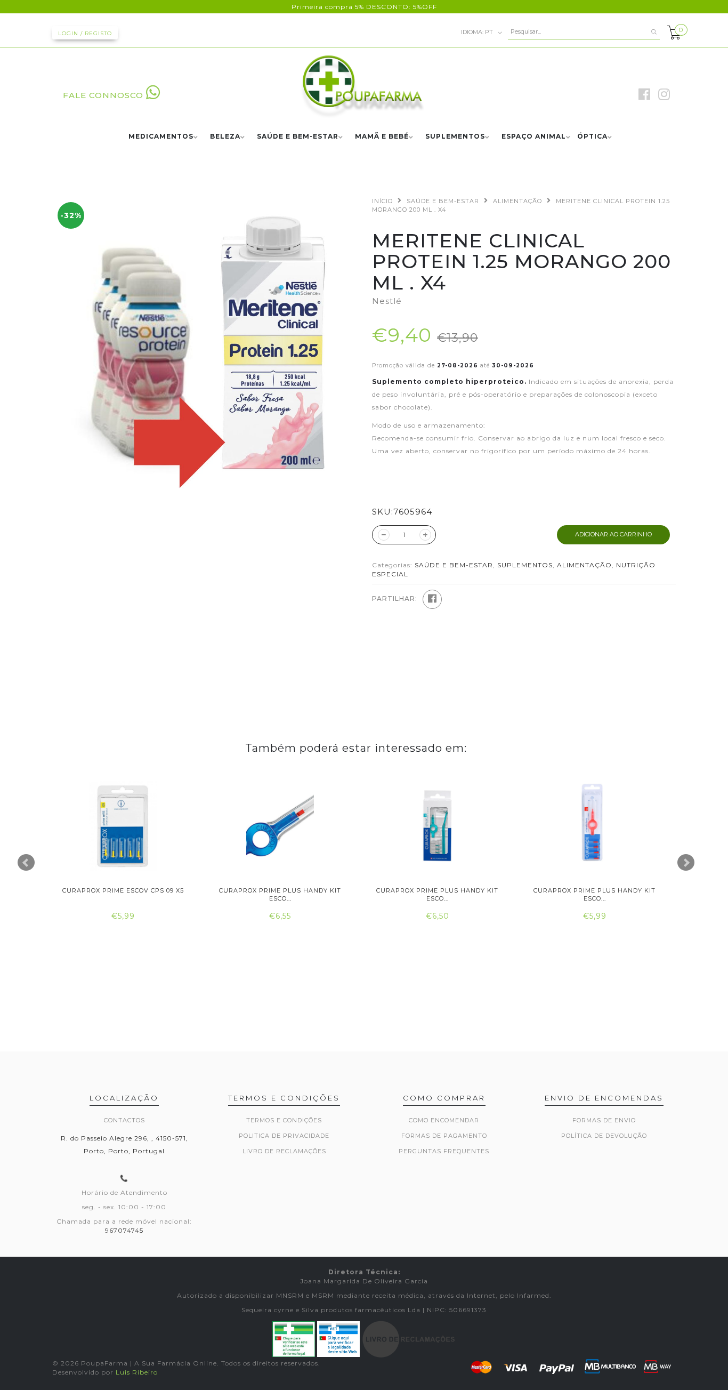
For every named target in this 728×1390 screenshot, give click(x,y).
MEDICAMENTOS (160, 136)
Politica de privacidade (284, 1135)
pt (478, 31)
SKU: (382, 512)
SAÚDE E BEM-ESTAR (297, 136)
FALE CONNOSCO (103, 95)
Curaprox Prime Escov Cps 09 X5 (123, 890)
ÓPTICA (592, 136)
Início (382, 201)
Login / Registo (85, 33)
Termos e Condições (284, 1120)
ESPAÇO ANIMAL (533, 136)
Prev (26, 862)
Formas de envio (604, 1120)
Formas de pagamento (444, 1135)
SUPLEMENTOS (455, 136)
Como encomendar (444, 1120)
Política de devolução (604, 1135)
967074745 (124, 1230)
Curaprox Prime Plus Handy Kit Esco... (280, 894)
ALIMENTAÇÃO (517, 201)
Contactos (124, 1120)
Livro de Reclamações (284, 1151)
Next (685, 862)
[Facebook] (432, 599)
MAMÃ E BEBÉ (382, 136)
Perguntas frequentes (444, 1151)
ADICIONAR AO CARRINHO (613, 534)
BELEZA (225, 136)
